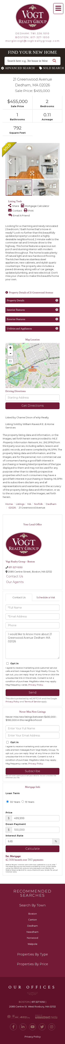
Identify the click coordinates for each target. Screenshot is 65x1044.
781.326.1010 (40, 33)
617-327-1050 (40, 37)
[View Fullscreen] (10, 361)
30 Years (14, 801)
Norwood (32, 937)
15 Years (29, 801)
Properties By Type (32, 954)
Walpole (32, 943)
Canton (32, 919)
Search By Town (32, 905)
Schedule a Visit (45, 597)
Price (9, 812)
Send (32, 692)
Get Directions (32, 405)
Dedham (51, 504)
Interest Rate (14, 835)
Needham (32, 931)
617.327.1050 (38, 1001)
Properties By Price (32, 964)
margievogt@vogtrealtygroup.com (32, 40)
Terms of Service (32, 701)
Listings (20, 504)
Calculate (32, 848)
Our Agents (14, 582)
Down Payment (16, 824)
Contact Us (14, 576)
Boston (32, 913)
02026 (12, 507)
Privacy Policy (35, 684)
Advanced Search (20, 68)
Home (9, 504)
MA (29, 504)
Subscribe (32, 771)
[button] (54, 61)
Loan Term (13, 793)
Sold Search (53, 68)
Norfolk (38, 504)
